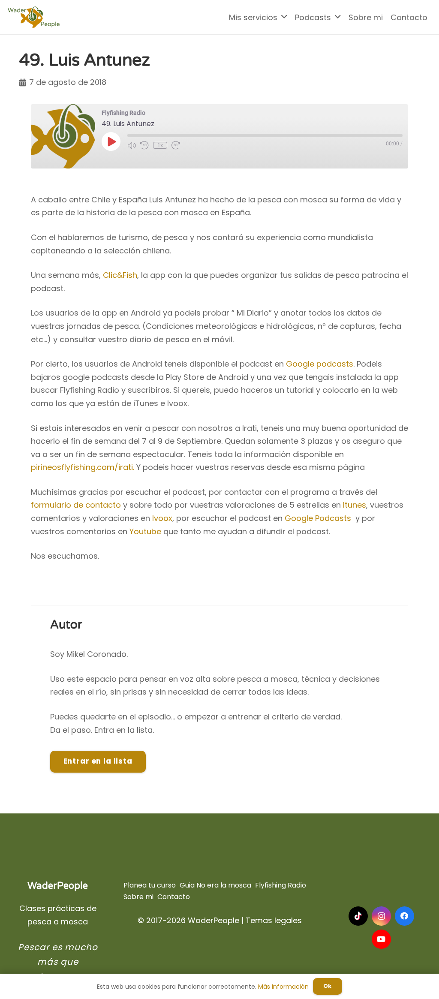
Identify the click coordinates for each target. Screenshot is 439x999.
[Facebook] (404, 916)
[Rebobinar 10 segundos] (144, 145)
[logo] (34, 17)
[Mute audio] (131, 145)
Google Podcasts (318, 518)
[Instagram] (381, 916)
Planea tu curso (149, 885)
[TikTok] (358, 916)
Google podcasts (319, 363)
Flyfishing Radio (280, 885)
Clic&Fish (120, 275)
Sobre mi (138, 897)
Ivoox (162, 518)
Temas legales (274, 920)
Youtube (145, 531)
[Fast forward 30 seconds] (175, 145)
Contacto (173, 897)
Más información (283, 986)
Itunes (354, 505)
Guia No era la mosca (215, 885)
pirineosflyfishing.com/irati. (82, 467)
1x (160, 145)
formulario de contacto (76, 505)
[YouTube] (381, 939)
